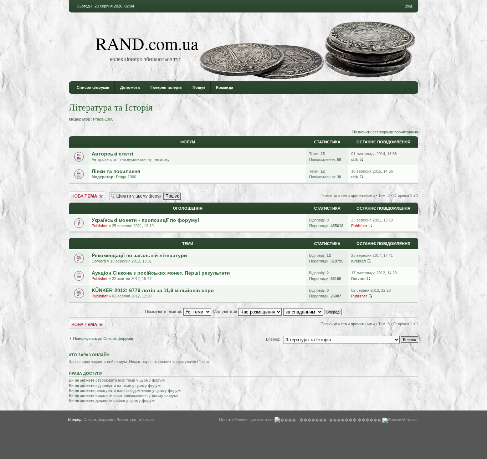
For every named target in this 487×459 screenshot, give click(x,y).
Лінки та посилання (116, 171)
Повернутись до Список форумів (103, 338)
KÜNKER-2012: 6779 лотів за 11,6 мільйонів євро (153, 290)
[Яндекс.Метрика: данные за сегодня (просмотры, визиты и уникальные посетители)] (399, 420)
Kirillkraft (358, 261)
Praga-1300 (103, 119)
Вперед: (273, 339)
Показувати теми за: (164, 311)
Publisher (100, 226)
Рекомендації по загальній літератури (139, 255)
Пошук (199, 87)
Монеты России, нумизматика (246, 420)
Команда (224, 87)
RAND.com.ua (147, 43)
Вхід (408, 6)
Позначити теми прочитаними (348, 195)
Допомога (130, 87)
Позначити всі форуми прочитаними (385, 132)
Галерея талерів (166, 87)
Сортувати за (225, 311)
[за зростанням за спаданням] (312, 311)
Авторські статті (112, 154)
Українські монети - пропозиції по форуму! (145, 220)
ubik (354, 159)
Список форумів (93, 87)
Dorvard (99, 261)
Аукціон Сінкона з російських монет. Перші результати (161, 273)
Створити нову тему (87, 194)
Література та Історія (111, 107)
